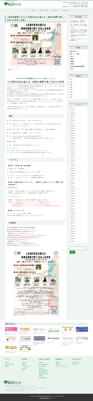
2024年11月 (72, 153)
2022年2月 (72, 211)
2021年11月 (72, 213)
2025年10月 (72, 130)
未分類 (71, 68)
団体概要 (33, 10)
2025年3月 (72, 143)
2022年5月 (72, 208)
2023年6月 (72, 183)
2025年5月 (72, 138)
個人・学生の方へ (42, 366)
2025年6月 (72, 135)
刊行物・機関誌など (43, 377)
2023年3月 (72, 191)
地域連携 (72, 61)
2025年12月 (72, 125)
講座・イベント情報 (74, 53)
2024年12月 (72, 150)
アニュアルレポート (26, 366)
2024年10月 (72, 155)
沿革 (23, 370)
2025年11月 (72, 128)
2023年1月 (72, 196)
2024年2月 (72, 168)
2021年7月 (72, 218)
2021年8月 (72, 216)
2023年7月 (72, 181)
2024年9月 (72, 158)
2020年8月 (72, 233)
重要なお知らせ (73, 51)
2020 (71, 82)
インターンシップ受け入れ (61, 366)
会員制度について (76, 362)
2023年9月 (72, 175)
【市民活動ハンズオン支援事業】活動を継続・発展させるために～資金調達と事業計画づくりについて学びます (78, 31)
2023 (71, 89)
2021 (71, 84)
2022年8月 (72, 206)
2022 (71, 87)
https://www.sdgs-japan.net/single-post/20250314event (27, 150)
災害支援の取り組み (43, 371)
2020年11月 (72, 228)
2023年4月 (72, 188)
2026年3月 (72, 118)
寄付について (75, 364)
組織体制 (24, 364)
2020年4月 (72, 241)
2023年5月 (72, 186)
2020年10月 (72, 231)
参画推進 (72, 63)
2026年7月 (72, 110)
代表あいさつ (25, 362)
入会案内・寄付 (66, 10)
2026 (71, 97)
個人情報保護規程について (46, 398)
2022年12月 (72, 198)
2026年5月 (72, 115)
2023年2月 (72, 193)
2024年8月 (72, 160)
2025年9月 (72, 133)
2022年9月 (72, 203)
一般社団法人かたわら (22, 177)
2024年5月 (72, 163)
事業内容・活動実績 (44, 10)
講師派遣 (57, 362)
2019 (71, 79)
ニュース (25, 10)
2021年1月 (72, 223)
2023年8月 (72, 178)
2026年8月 (72, 108)
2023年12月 (72, 170)
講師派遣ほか (55, 10)
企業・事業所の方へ (43, 370)
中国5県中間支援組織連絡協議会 (77, 66)
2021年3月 (72, 221)
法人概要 (24, 368)
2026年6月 (72, 113)
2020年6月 (72, 236)
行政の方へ (41, 368)
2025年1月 (72, 148)
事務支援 (72, 58)
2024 (10, 70)
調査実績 (41, 375)
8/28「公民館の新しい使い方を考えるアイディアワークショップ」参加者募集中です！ (78, 26)
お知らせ (72, 56)
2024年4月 (72, 165)
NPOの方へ (41, 362)
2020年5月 (72, 238)
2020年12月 (72, 226)
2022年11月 (72, 201)
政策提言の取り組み (43, 373)
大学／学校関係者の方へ (44, 364)
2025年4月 (72, 140)
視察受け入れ (58, 364)
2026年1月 (72, 123)
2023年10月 (72, 173)
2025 (71, 94)
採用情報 (7, 366)
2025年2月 (72, 145)
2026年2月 (72, 120)
